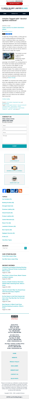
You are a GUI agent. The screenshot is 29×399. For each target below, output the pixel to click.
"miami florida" (21, 107)
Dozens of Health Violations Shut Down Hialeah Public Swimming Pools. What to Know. (13, 283)
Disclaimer (14, 366)
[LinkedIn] (12, 191)
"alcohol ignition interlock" (11, 105)
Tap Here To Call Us (15, 3)
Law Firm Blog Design (14, 397)
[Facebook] (4, 191)
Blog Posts (14, 378)
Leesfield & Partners (9, 226)
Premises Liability (8, 209)
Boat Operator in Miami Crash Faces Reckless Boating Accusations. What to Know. (12, 306)
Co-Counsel (14, 170)
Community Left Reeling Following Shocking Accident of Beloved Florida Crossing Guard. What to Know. (14, 269)
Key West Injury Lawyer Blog (10, 259)
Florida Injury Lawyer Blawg (14, 9)
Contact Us (14, 13)
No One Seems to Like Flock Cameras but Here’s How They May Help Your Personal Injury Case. (13, 298)
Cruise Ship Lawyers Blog (9, 256)
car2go (14, 109)
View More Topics (7, 240)
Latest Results (14, 161)
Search (25, 248)
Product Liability (8, 216)
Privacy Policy (14, 361)
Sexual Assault (7, 212)
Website (14, 357)
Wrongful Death (5, 103)
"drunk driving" (14, 106)
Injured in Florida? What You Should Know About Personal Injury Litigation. (13, 290)
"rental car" (4, 109)
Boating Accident (8, 202)
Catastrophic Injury (17, 102)
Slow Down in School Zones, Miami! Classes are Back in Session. (14, 276)
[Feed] (20, 191)
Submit (14, 146)
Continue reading (6, 99)
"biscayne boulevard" (21, 105)
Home (4, 13)
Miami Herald (11, 77)
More (24, 13)
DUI (19, 109)
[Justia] (16, 191)
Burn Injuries (7, 229)
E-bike (5, 236)
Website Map (14, 370)
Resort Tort (6, 223)
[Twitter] (8, 191)
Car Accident (9, 102)
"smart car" (10, 109)
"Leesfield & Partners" (13, 107)
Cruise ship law (14, 182)
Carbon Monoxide (8, 219)
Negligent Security (8, 233)
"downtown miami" (6, 106)
